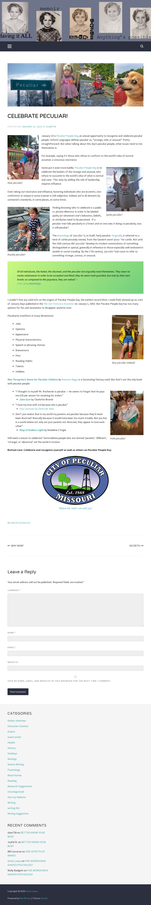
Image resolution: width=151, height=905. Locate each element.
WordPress (25, 898)
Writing (11, 802)
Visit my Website (17, 797)
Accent (44, 898)
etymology (63, 235)
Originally (117, 235)
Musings (12, 759)
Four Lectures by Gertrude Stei (36, 408)
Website (13, 662)
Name (12, 632)
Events (11, 731)
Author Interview (17, 720)
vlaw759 (51, 126)
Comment (14, 590)
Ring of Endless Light (31, 430)
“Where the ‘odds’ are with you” (75, 508)
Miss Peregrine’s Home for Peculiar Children (33, 379)
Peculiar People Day (67, 135)
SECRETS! (134, 545)
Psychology (14, 769)
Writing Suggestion (18, 813)
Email (12, 647)
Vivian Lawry (14, 861)
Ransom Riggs (70, 379)
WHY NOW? (17, 545)
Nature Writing (16, 764)
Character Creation (18, 726)
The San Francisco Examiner (59, 303)
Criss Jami (22, 283)
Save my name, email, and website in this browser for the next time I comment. (59, 680)
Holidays (12, 753)
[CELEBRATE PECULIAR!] (75, 85)
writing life (13, 808)
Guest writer (14, 737)
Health (11, 742)
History (12, 748)
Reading (12, 780)
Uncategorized (20, 522)
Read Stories (15, 775)
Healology (35, 283)
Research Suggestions (20, 786)
